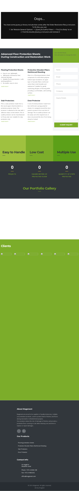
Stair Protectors (22, 449)
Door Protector (22, 452)
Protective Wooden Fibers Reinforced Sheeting (32, 446)
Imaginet (42, 488)
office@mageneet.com (28, 476)
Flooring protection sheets (26, 443)
